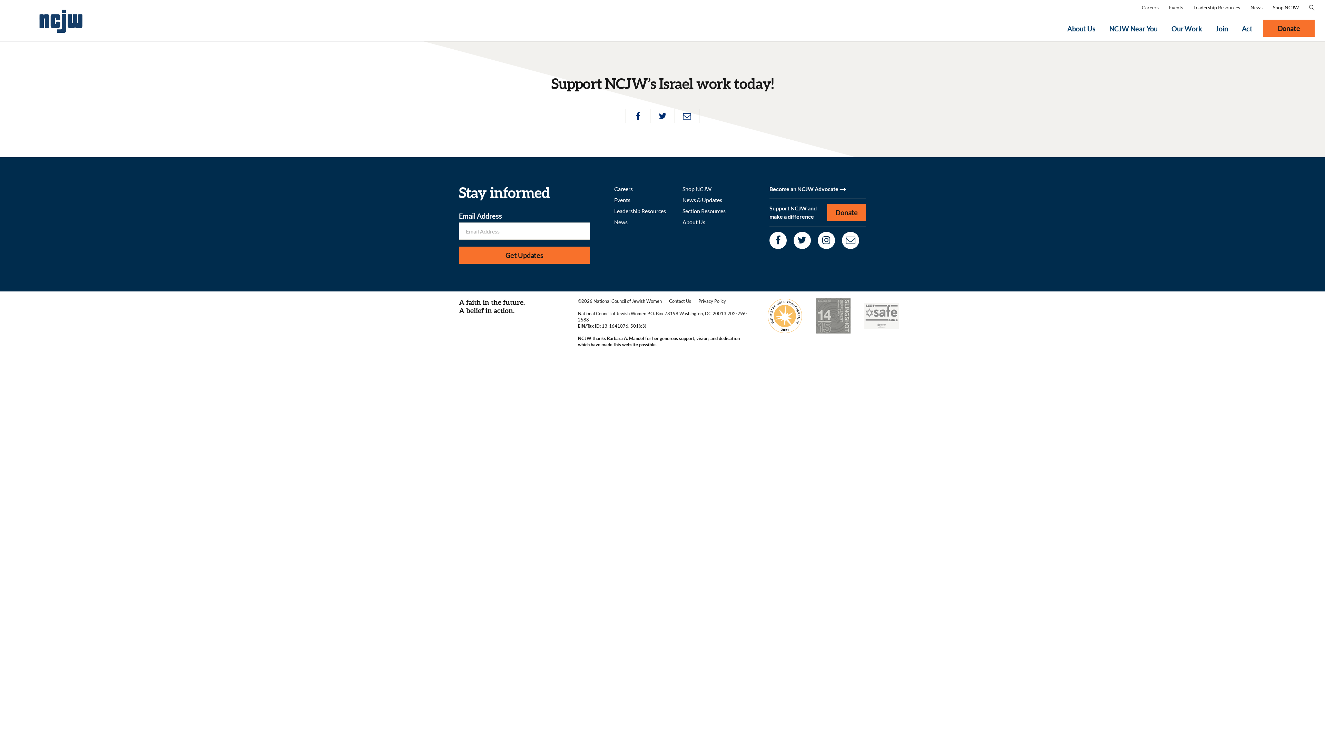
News (1256, 7)
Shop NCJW (1286, 7)
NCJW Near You (1133, 28)
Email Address (480, 216)
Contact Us (680, 301)
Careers (1150, 7)
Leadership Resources (1217, 7)
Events (1176, 7)
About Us (1081, 28)
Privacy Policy (712, 301)
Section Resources (704, 211)
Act (1247, 28)
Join (1222, 28)
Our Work (1186, 28)
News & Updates (702, 200)
